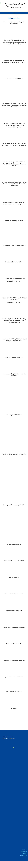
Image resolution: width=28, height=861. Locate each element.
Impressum (24, 853)
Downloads (24, 849)
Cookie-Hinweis (23, 855)
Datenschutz (24, 851)
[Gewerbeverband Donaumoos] (14, 6)
